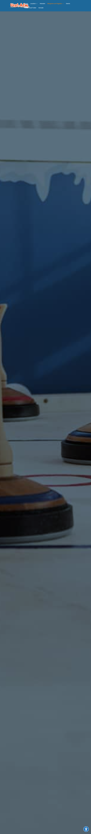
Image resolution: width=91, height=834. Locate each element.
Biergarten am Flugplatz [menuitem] (54, 3)
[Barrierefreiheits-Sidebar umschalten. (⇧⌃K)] (86, 829)
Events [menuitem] (68, 3)
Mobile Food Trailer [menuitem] (30, 8)
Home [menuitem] (26, 3)
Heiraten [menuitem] (42, 3)
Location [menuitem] (33, 3)
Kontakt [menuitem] (41, 8)
